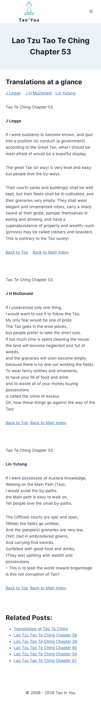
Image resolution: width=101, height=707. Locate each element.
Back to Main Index (51, 252)
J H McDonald (38, 93)
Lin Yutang (65, 93)
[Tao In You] (29, 11)
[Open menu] (91, 11)
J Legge (13, 93)
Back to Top (17, 252)
